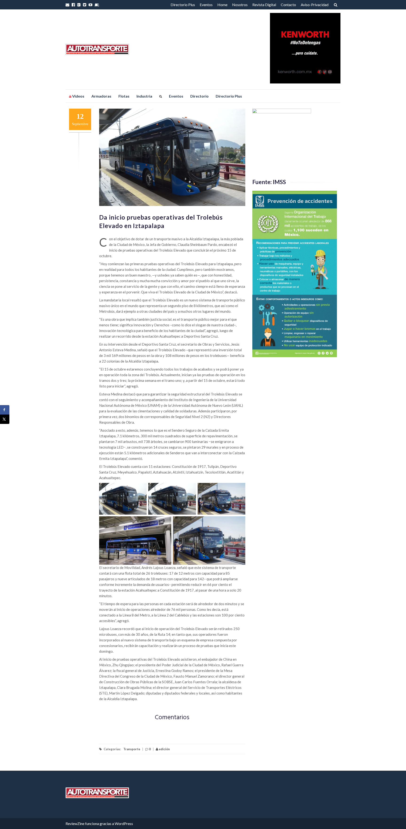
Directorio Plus (183, 4)
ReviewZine (75, 823)
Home (222, 4)
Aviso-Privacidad (314, 4)
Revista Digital (264, 4)
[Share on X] (4, 419)
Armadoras (101, 96)
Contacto (288, 4)
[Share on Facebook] (4, 409)
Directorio (199, 96)
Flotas (123, 96)
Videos (77, 96)
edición (164, 749)
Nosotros (240, 4)
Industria (144, 96)
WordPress (124, 823)
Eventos (206, 4)
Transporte (131, 749)
